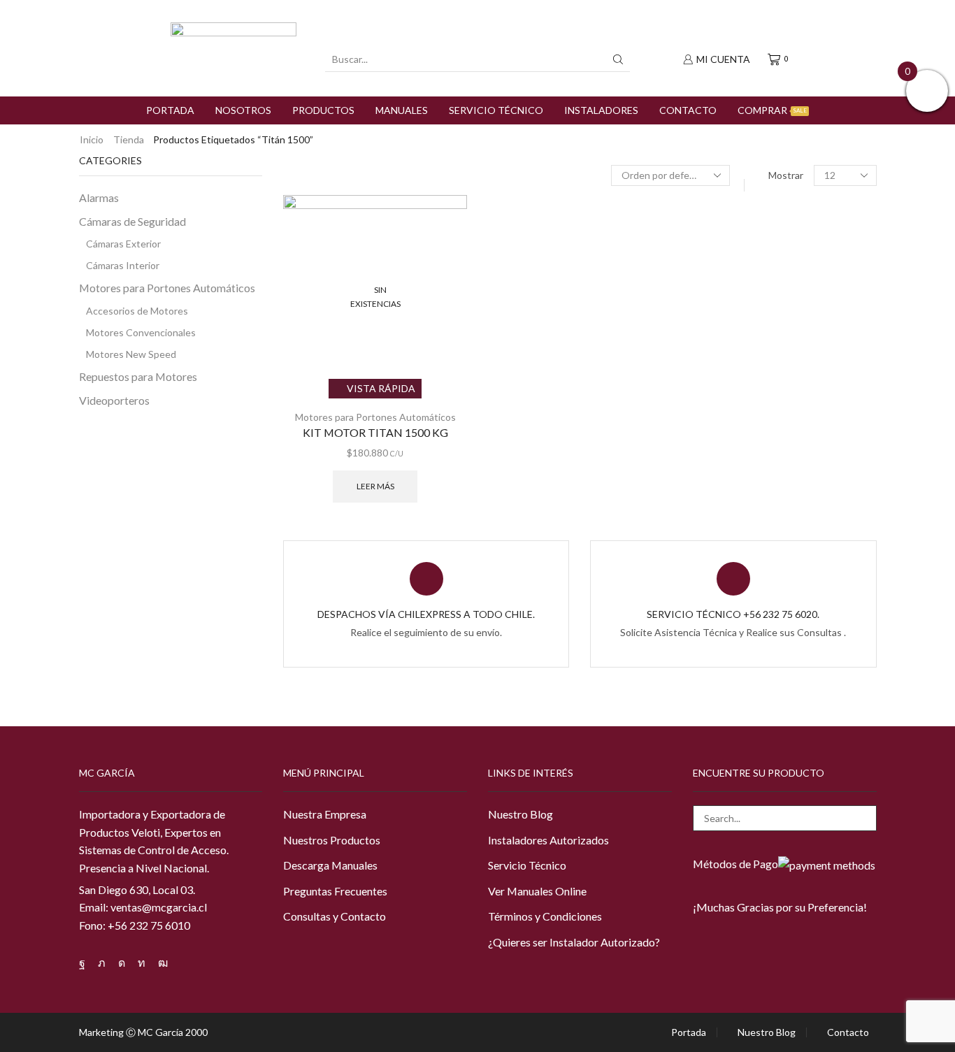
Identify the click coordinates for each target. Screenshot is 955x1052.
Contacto (688, 110)
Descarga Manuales (330, 865)
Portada (170, 110)
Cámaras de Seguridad (132, 221)
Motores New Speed (131, 354)
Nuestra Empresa (324, 814)
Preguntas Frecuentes (335, 891)
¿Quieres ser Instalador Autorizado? (574, 942)
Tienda (128, 139)
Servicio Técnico (496, 110)
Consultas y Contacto (334, 916)
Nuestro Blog (520, 814)
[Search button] (618, 59)
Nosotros (243, 110)
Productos (323, 110)
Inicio (91, 139)
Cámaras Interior (122, 265)
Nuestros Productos (331, 839)
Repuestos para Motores (138, 376)
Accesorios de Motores (137, 311)
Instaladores (601, 110)
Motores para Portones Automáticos (375, 417)
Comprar (772, 110)
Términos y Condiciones (545, 916)
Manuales (401, 110)
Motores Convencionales (141, 332)
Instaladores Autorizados (548, 839)
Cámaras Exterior (123, 244)
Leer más (375, 486)
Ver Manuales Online (537, 891)
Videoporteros (114, 400)
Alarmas (99, 197)
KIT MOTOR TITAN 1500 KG (375, 432)
